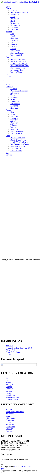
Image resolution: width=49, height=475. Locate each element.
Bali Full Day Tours (17, 59)
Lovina (13, 49)
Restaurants (14, 23)
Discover (9, 8)
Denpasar (14, 44)
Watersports (14, 19)
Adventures (14, 15)
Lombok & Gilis (16, 55)
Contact (9, 76)
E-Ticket (13, 10)
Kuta (12, 34)
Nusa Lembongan (17, 53)
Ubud (12, 36)
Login (3, 80)
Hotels (12, 21)
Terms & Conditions (13, 352)
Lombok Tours (16, 72)
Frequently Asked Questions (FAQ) (19, 348)
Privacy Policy (11, 350)
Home (8, 6)
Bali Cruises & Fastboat (19, 12)
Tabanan (13, 47)
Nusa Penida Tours (17, 68)
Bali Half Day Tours (18, 61)
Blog (7, 74)
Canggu (13, 42)
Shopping (14, 27)
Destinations (15, 25)
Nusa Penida (15, 51)
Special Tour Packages (18, 64)
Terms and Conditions (22, 467)
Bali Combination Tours (19, 66)
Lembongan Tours (17, 70)
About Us (9, 346)
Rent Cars (14, 29)
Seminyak (14, 40)
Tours (12, 17)
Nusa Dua (14, 38)
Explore (9, 32)
